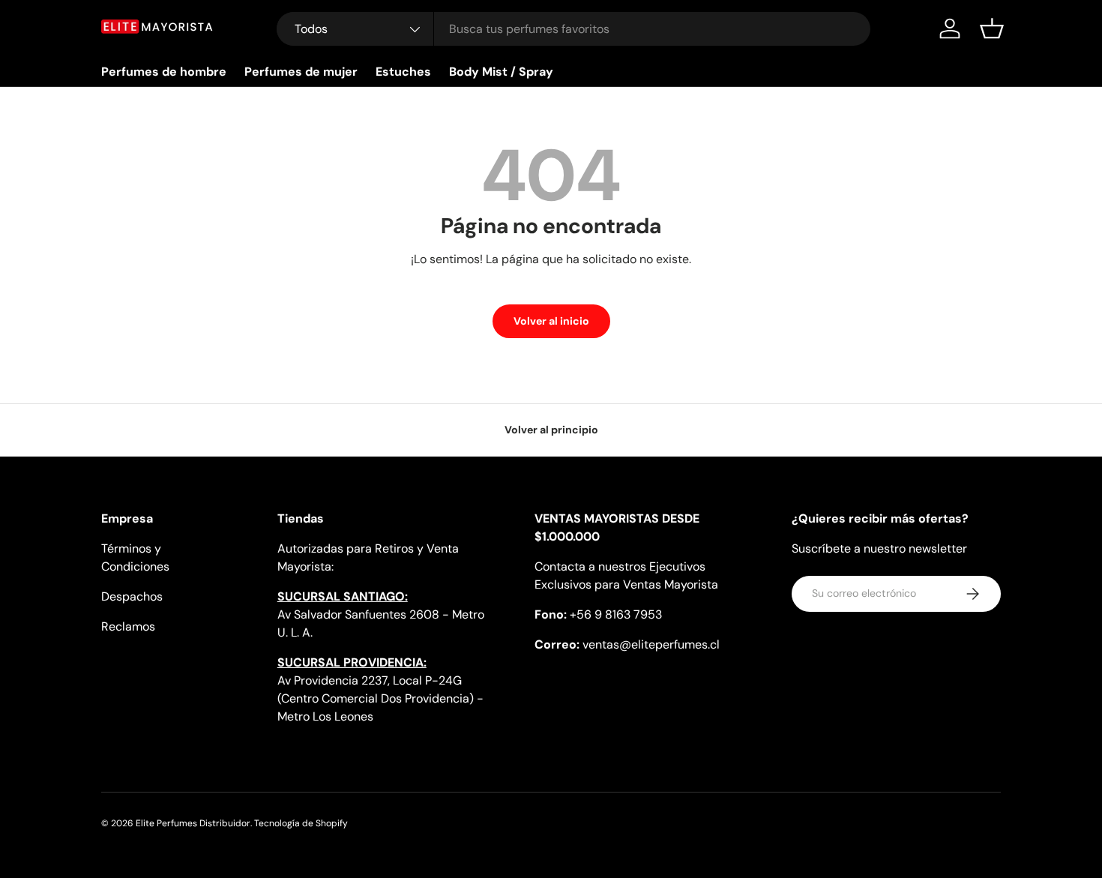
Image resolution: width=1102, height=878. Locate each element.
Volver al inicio (551, 321)
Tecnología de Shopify (301, 823)
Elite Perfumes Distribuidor (193, 823)
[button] (991, 28)
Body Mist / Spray (501, 71)
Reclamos (128, 626)
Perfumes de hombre (163, 71)
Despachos (132, 596)
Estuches (403, 71)
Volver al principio (551, 429)
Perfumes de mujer (301, 71)
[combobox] (574, 29)
